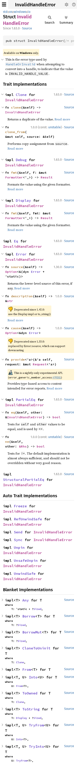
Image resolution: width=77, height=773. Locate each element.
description (22, 296)
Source (27, 28)
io (29, 12)
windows (20, 12)
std (5, 12)
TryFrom (36, 725)
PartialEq (25, 399)
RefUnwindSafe (28, 519)
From (26, 669)
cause (16, 328)
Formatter (14, 177)
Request (40, 364)
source (17, 267)
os (10, 12)
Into (33, 677)
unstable (54, 127)
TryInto (36, 746)
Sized (37, 609)
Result (47, 177)
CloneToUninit (36, 648)
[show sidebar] (4, 4)
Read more (62, 119)
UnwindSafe (25, 573)
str (10, 301)
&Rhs (23, 446)
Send (18, 532)
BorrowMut (32, 632)
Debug (21, 160)
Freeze (20, 506)
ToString (31, 709)
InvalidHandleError (35, 5)
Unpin (19, 547)
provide (18, 359)
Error (21, 254)
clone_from (15, 132)
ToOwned (30, 693)
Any (25, 600)
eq (13, 412)
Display (23, 200)
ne (7, 442)
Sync (18, 540)
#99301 (56, 377)
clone (16, 107)
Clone (21, 94)
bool (56, 417)
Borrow (28, 616)
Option (11, 272)
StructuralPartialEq (23, 479)
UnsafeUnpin (26, 560)
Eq (16, 241)
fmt (14, 172)
